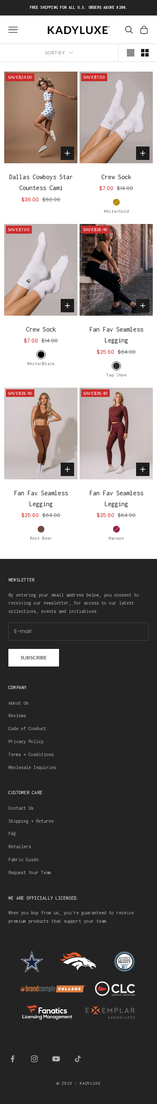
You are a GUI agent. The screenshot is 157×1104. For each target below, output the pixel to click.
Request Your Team (29, 872)
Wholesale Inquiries (32, 767)
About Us (18, 702)
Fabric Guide (23, 859)
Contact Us (20, 808)
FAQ (12, 833)
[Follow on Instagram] (34, 1059)
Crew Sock (116, 176)
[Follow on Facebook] (12, 1059)
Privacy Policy (26, 741)
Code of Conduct (27, 728)
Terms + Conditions (31, 754)
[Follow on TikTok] (78, 1059)
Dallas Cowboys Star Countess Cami (41, 182)
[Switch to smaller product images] (145, 53)
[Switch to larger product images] (130, 53)
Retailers (19, 846)
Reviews (17, 715)
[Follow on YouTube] (56, 1059)
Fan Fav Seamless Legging (116, 335)
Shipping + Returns (31, 820)
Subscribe (34, 657)
